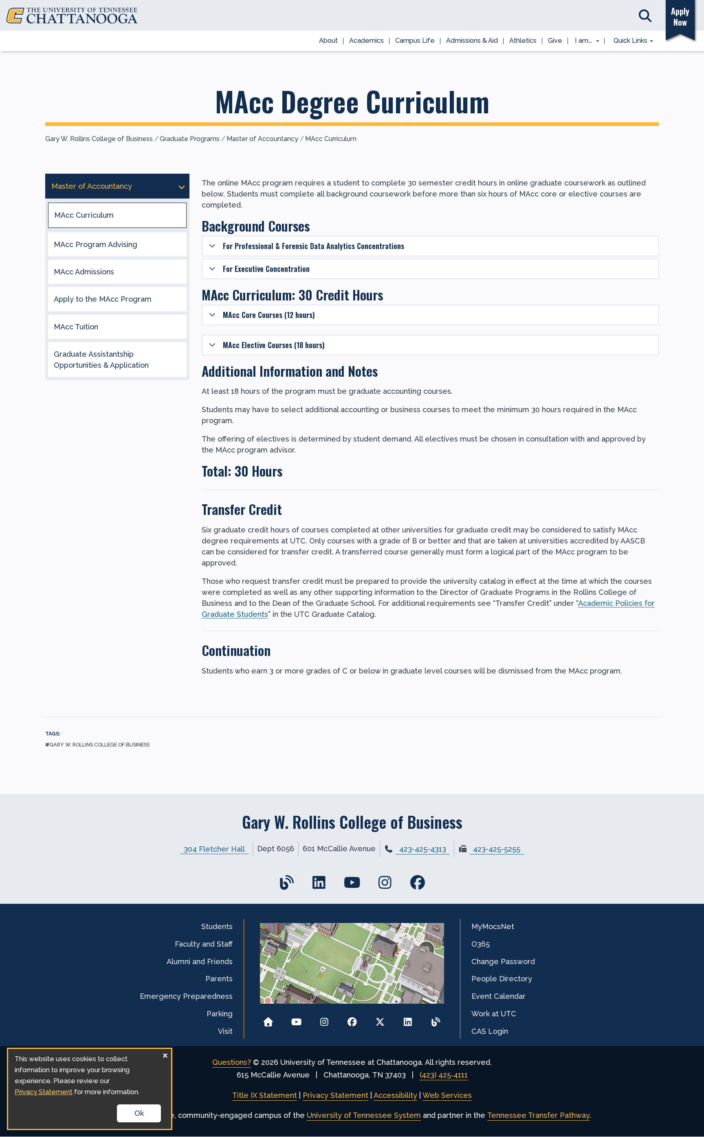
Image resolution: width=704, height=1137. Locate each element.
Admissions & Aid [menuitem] (472, 40)
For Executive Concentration (266, 268)
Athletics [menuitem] (523, 40)
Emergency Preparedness (186, 996)
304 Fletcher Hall (214, 848)
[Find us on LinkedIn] (319, 882)
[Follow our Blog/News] (286, 882)
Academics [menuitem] (366, 40)
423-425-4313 (422, 849)
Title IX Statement (264, 1095)
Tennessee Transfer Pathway (538, 1115)
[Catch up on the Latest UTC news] (435, 1019)
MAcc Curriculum (330, 139)
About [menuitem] (328, 40)
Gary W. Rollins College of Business (99, 139)
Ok (139, 1113)
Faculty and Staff (204, 944)
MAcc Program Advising (95, 244)
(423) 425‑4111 (444, 1075)
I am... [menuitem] (581, 41)
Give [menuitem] (555, 40)
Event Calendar (498, 996)
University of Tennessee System (364, 1115)
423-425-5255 (496, 849)
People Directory (501, 978)
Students (217, 926)
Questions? (231, 1062)
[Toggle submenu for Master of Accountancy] (182, 186)
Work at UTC (493, 1013)
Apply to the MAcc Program (103, 299)
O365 (480, 944)
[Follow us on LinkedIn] (408, 1019)
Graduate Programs (190, 139)
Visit (225, 1031)
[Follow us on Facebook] (352, 1019)
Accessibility (395, 1095)
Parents (219, 978)
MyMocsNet (492, 926)
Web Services (447, 1095)
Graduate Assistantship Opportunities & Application (101, 359)
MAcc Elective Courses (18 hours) (274, 345)
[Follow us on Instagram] (324, 1019)
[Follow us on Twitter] (379, 1019)
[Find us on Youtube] (352, 882)
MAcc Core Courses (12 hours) (269, 314)
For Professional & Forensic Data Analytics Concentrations (313, 246)
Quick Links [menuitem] (627, 41)
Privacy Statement (335, 1095)
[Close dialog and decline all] (165, 1054)
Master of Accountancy (262, 139)
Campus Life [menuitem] (415, 40)
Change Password (503, 961)
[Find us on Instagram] (385, 882)
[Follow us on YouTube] (296, 1019)
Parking (220, 1013)
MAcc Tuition (76, 326)
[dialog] (89, 1089)
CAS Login (489, 1031)
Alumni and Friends (200, 961)
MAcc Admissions (84, 271)
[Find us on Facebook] (418, 882)
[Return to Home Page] (268, 1019)
